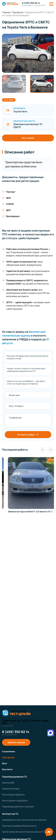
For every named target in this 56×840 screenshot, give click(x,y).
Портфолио (8, 757)
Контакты (7, 769)
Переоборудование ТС (14, 776)
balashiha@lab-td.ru (9, 735)
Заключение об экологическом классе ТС (23, 831)
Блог (4, 763)
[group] (28, 53)
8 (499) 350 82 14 (31, 3)
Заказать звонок (16, 742)
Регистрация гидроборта (15, 800)
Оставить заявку (26, 434)
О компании (8, 751)
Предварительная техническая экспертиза (24, 819)
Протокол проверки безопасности (19, 825)
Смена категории (11, 788)
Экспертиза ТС (10, 813)
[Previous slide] (42, 449)
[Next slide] (50, 449)
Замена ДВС (8, 782)
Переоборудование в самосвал (18, 806)
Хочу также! (28, 137)
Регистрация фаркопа (13, 794)
